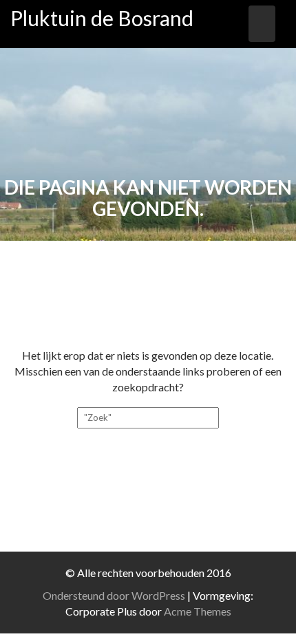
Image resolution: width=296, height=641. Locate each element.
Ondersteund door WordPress (114, 595)
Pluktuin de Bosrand (101, 18)
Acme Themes (197, 611)
